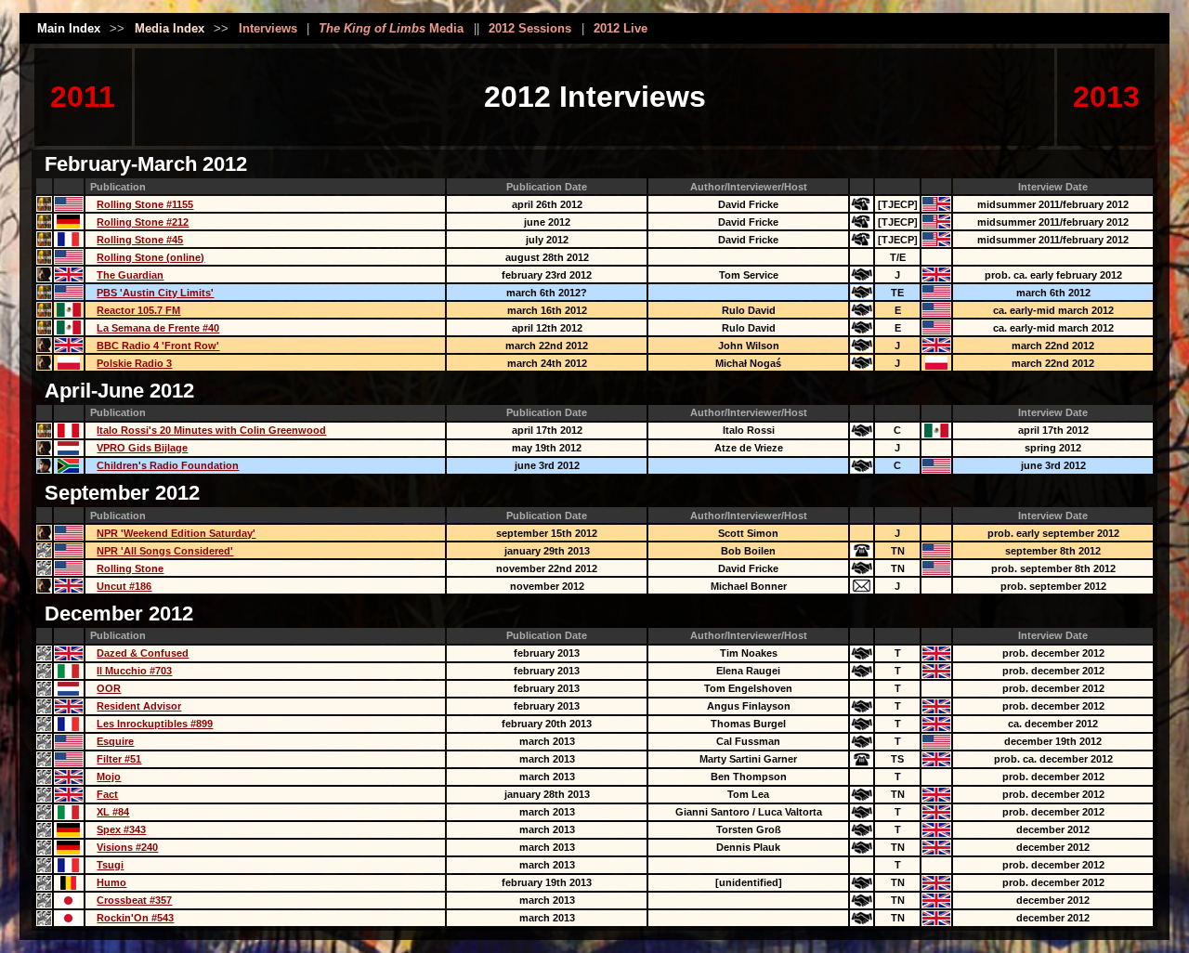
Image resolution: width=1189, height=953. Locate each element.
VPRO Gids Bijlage (142, 447)
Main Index (68, 28)
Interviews (268, 28)
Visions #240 (127, 847)
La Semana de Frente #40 (158, 327)
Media (391, 28)
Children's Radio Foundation (168, 465)
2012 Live (620, 28)
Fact (107, 794)
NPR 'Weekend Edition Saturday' (176, 533)
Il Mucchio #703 (134, 670)
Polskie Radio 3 (134, 363)
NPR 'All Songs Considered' (165, 550)
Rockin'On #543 (135, 917)
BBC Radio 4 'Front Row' (158, 345)
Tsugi (110, 864)
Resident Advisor (139, 705)
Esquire (115, 741)
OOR (109, 688)
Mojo (109, 776)
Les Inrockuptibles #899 (155, 723)
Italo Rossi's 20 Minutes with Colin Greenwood (211, 430)
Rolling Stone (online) (150, 257)
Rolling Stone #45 (140, 239)
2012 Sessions (530, 28)
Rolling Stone (130, 568)
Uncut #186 (124, 586)
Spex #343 (121, 829)
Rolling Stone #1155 (145, 204)
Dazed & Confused (143, 653)
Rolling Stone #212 (143, 222)
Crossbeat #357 (134, 900)
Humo (111, 882)
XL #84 (113, 811)
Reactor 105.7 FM (138, 310)
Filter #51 (119, 758)
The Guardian (130, 275)
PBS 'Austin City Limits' (155, 292)
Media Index (169, 28)
